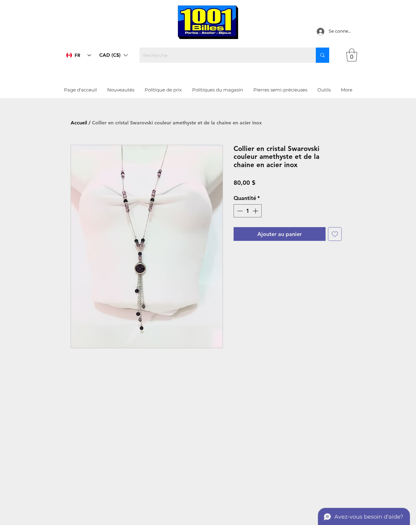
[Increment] (256, 211)
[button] (113, 55)
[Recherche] (322, 55)
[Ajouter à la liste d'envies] (335, 234)
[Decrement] (239, 211)
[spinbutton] (247, 211)
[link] (351, 55)
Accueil (79, 123)
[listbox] (113, 55)
